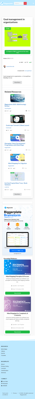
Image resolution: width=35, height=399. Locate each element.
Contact (3, 368)
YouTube (5, 381)
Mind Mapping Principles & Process (17, 276)
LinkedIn (4, 385)
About (3, 364)
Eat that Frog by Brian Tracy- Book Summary (16, 184)
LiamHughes (8, 108)
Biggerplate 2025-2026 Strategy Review (15, 105)
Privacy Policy (5, 366)
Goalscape (8, 127)
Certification (4, 370)
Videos (3, 351)
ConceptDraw (28, 70)
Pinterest (5, 383)
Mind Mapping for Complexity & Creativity (17, 314)
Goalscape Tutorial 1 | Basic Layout (17, 125)
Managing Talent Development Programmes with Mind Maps (15, 144)
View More (17, 82)
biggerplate (7, 147)
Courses (3, 355)
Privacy (15, 393)
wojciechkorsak (10, 66)
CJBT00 (7, 187)
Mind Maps (4, 349)
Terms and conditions (5, 394)
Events (3, 353)
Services (3, 372)
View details (17, 293)
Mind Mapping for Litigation (17, 163)
